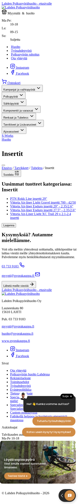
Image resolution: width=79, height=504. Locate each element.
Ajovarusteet (11, 131)
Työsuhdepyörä (21, 50)
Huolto (15, 47)
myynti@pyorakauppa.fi (18, 275)
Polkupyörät (10, 96)
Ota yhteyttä (19, 58)
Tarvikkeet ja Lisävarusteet (19, 124)
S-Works (7, 135)
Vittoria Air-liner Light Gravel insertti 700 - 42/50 (43, 202)
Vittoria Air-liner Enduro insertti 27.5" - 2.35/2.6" (43, 210)
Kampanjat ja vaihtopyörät (19, 89)
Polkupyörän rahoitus (25, 54)
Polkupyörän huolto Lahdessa (30, 374)
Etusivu (7, 168)
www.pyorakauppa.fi (16, 341)
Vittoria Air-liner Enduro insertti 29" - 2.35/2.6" (41, 206)
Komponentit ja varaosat (18, 110)
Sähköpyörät (11, 103)
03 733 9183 (10, 266)
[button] (11, 173)
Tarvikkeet (21, 168)
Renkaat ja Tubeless (15, 117)
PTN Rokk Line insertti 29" (28, 198)
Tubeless (37, 168)
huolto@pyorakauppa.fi (17, 333)
